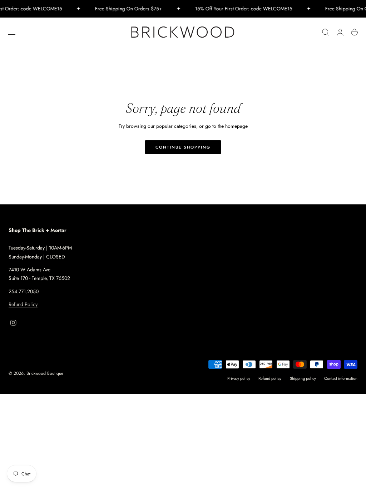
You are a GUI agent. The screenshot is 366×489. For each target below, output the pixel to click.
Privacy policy (238, 378)
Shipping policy (303, 378)
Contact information (340, 378)
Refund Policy (23, 304)
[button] (11, 32)
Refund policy (269, 378)
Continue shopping (183, 147)
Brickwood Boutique (44, 373)
